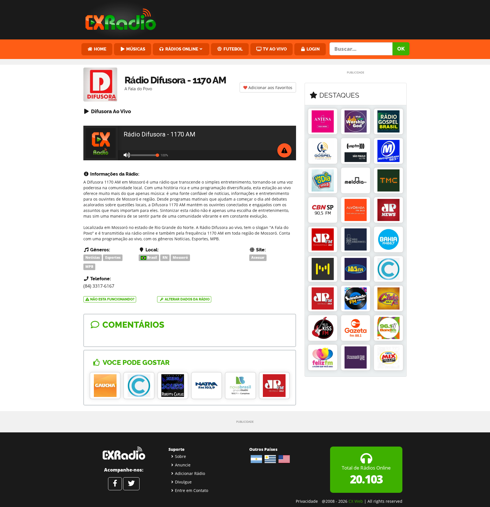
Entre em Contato (191, 490)
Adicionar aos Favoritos (269, 87)
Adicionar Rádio (190, 473)
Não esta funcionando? (111, 299)
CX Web (356, 501)
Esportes (113, 257)
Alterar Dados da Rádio (187, 299)
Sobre (180, 456)
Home (99, 49)
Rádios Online (181, 49)
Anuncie (183, 465)
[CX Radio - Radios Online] (124, 453)
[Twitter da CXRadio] (131, 483)
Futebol (232, 49)
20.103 (366, 479)
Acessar (258, 257)
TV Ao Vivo (274, 49)
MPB (89, 266)
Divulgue (183, 482)
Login (312, 49)
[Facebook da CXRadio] (115, 483)
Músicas (135, 49)
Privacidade (307, 501)
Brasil (151, 257)
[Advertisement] (288, 18)
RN (165, 257)
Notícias (92, 257)
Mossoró (180, 257)
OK (401, 49)
